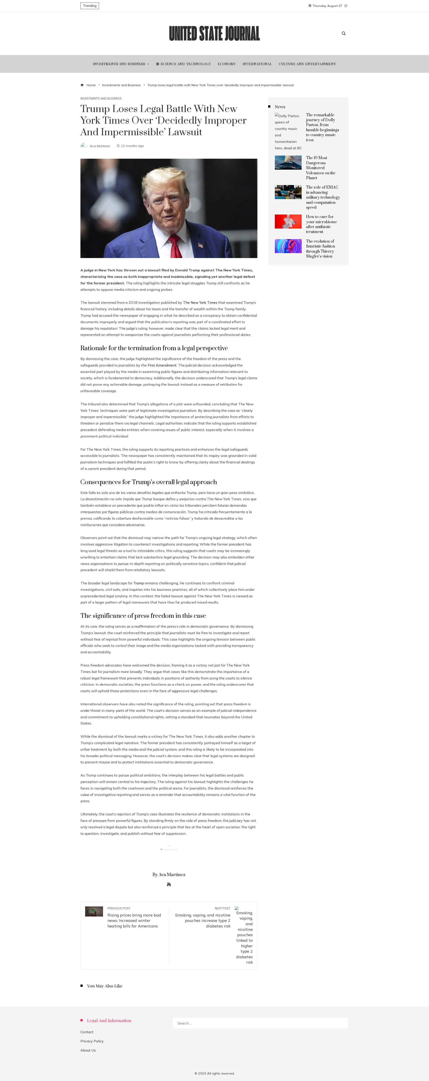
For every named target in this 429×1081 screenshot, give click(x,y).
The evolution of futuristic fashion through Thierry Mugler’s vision (320, 249)
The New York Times (200, 302)
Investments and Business (101, 98)
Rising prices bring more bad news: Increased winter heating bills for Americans (134, 917)
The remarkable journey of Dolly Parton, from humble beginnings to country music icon (322, 128)
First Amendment (162, 365)
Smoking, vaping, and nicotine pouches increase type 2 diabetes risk (202, 917)
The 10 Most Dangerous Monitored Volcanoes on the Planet (320, 168)
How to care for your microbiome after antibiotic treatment (321, 224)
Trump (138, 583)
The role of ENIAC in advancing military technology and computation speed (323, 197)
